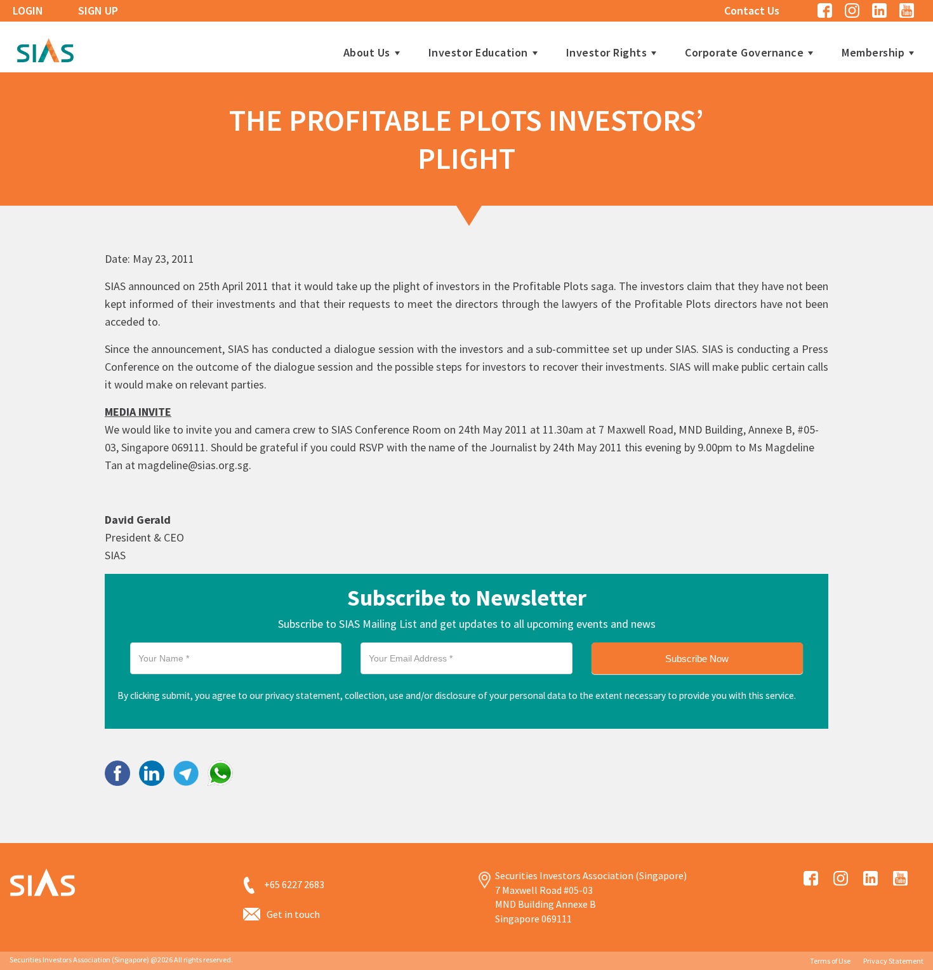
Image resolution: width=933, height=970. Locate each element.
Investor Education (478, 52)
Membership (873, 52)
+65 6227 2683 (294, 884)
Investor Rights (606, 52)
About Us (366, 52)
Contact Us (751, 10)
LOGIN (28, 10)
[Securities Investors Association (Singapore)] (45, 48)
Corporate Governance (744, 52)
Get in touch (293, 914)
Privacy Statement (893, 961)
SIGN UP (98, 10)
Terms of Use (830, 961)
